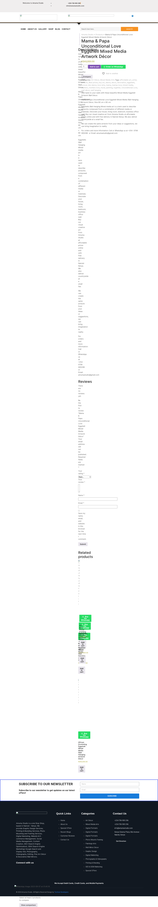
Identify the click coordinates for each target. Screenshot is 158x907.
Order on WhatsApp (114, 67)
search (129, 29)
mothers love (94, 88)
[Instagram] (107, 4)
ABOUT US (32, 29)
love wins (101, 85)
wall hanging (96, 90)
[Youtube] (110, 10)
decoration (121, 82)
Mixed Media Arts (107, 80)
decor (114, 82)
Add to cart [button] (81, 670)
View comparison (28, 905)
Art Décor (95, 80)
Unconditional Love (129, 88)
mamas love (117, 85)
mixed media (128, 85)
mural (103, 88)
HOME (23, 29)
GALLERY (42, 29)
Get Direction (121, 841)
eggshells (131, 82)
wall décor (85, 90)
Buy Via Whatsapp (85, 626)
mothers (84, 88)
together (117, 88)
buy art (102, 82)
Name (81, 495)
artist (134, 80)
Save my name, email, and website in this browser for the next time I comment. (82, 526)
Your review (81, 480)
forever (84, 85)
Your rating (81, 472)
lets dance (92, 85)
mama (108, 85)
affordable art (125, 80)
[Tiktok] (120, 4)
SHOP (50, 29)
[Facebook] (100, 4)
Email (81, 503)
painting (109, 88)
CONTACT (66, 29)
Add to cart (94, 67)
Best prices (93, 82)
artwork (84, 82)
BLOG (57, 29)
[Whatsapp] (114, 4)
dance (108, 82)
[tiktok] (27, 867)
